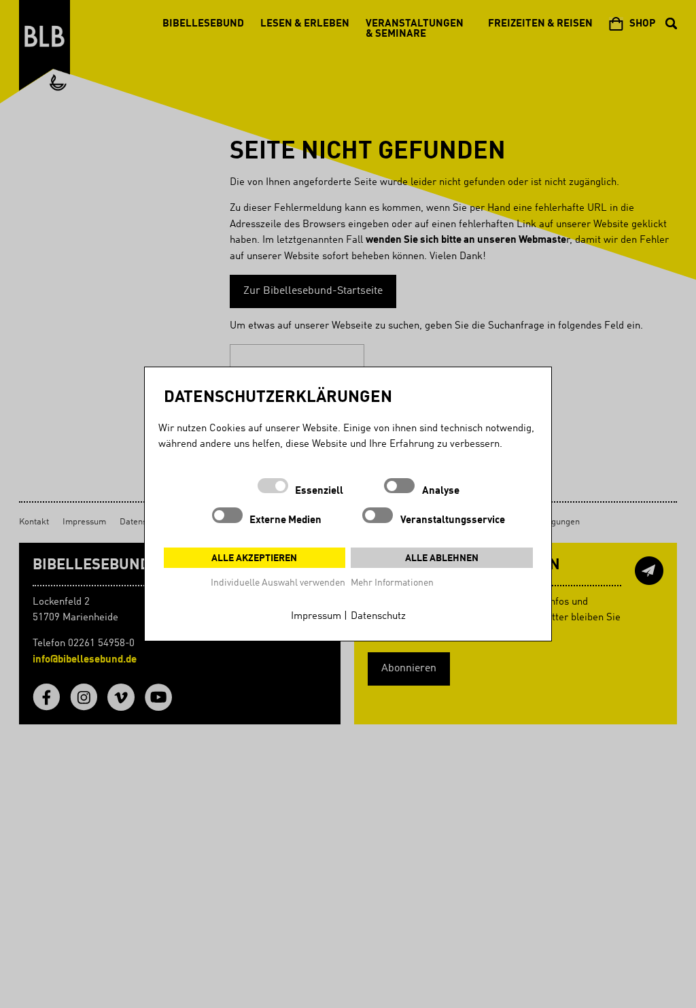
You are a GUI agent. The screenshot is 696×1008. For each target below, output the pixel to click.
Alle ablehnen (441, 558)
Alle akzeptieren (254, 558)
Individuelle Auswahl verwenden (278, 583)
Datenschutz (378, 616)
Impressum (316, 616)
